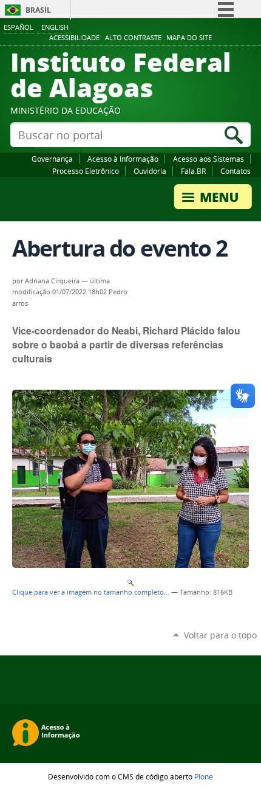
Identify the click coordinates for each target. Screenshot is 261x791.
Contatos (235, 171)
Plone (203, 776)
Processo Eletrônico (85, 171)
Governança (52, 159)
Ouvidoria (150, 171)
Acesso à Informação (122, 159)
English (55, 27)
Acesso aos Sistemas (208, 159)
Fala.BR (193, 171)
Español (18, 27)
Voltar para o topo (220, 635)
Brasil (38, 10)
